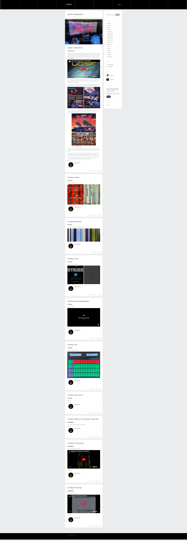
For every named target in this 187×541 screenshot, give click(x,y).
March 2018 (109, 54)
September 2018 (110, 42)
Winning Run (72, 58)
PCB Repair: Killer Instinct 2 (75, 395)
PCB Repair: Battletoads (74, 221)
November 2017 (110, 56)
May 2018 (108, 50)
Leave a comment (93, 294)
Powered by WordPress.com (71, 535)
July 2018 (108, 46)
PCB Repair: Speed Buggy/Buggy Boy (78, 301)
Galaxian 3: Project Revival (75, 48)
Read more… (69, 160)
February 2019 (109, 40)
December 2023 (110, 33)
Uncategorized (109, 66)
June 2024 (109, 25)
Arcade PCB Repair (110, 64)
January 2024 (109, 31)
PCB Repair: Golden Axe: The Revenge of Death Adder (83, 419)
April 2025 (109, 23)
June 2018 (109, 48)
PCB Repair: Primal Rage (74, 488)
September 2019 (110, 37)
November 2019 (110, 35)
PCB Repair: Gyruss (73, 259)
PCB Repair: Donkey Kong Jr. (75, 443)
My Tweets (108, 105)
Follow (108, 96)
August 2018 (109, 44)
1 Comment (94, 252)
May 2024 (108, 27)
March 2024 (109, 29)
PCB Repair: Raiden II (73, 177)
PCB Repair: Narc (72, 345)
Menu (119, 4)
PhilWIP (69, 4)
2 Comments (92, 481)
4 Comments (93, 338)
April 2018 (109, 52)
